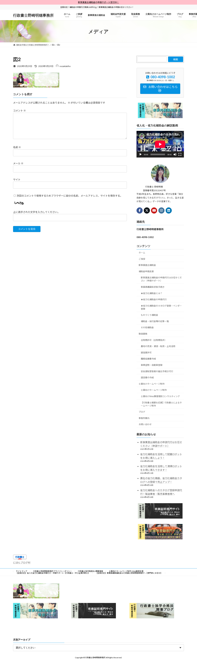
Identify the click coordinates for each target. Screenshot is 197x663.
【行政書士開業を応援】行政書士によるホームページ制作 (161, 404)
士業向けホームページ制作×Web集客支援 (126, 571)
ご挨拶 (142, 259)
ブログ (142, 412)
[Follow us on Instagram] (161, 210)
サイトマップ (21, 571)
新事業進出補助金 (147, 265)
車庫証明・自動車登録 (151, 365)
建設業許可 (146, 352)
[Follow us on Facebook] (140, 210)
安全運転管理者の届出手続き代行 (157, 371)
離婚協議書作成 (148, 359)
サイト (16, 179)
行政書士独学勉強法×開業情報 (90, 571)
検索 (175, 59)
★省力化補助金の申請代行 (154, 299)
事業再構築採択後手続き (153, 287)
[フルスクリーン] (179, 154)
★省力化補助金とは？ (151, 293)
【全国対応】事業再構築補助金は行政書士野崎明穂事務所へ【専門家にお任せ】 (129, 573)
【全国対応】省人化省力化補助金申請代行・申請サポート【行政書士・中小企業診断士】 (53, 573)
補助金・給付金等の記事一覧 (155, 321)
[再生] (140, 154)
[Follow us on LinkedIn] (169, 210)
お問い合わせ (145, 424)
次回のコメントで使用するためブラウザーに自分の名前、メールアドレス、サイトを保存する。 (70, 195)
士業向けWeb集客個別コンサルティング (160, 396)
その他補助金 (147, 327)
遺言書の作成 (147, 377)
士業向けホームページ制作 (152, 383)
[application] (160, 144)
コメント (19, 110)
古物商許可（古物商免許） (154, 340)
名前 (17, 147)
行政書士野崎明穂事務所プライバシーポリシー (52, 571)
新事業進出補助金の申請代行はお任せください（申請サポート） (161, 279)
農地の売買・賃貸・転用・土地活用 (158, 346)
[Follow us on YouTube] (154, 210)
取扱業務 (143, 333)
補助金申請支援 (146, 271)
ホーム (142, 252)
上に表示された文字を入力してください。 (36, 211)
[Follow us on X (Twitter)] (147, 210)
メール (18, 163)
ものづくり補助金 (149, 315)
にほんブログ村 (21, 562)
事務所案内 (144, 418)
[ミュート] (175, 154)
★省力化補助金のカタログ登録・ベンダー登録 (161, 307)
